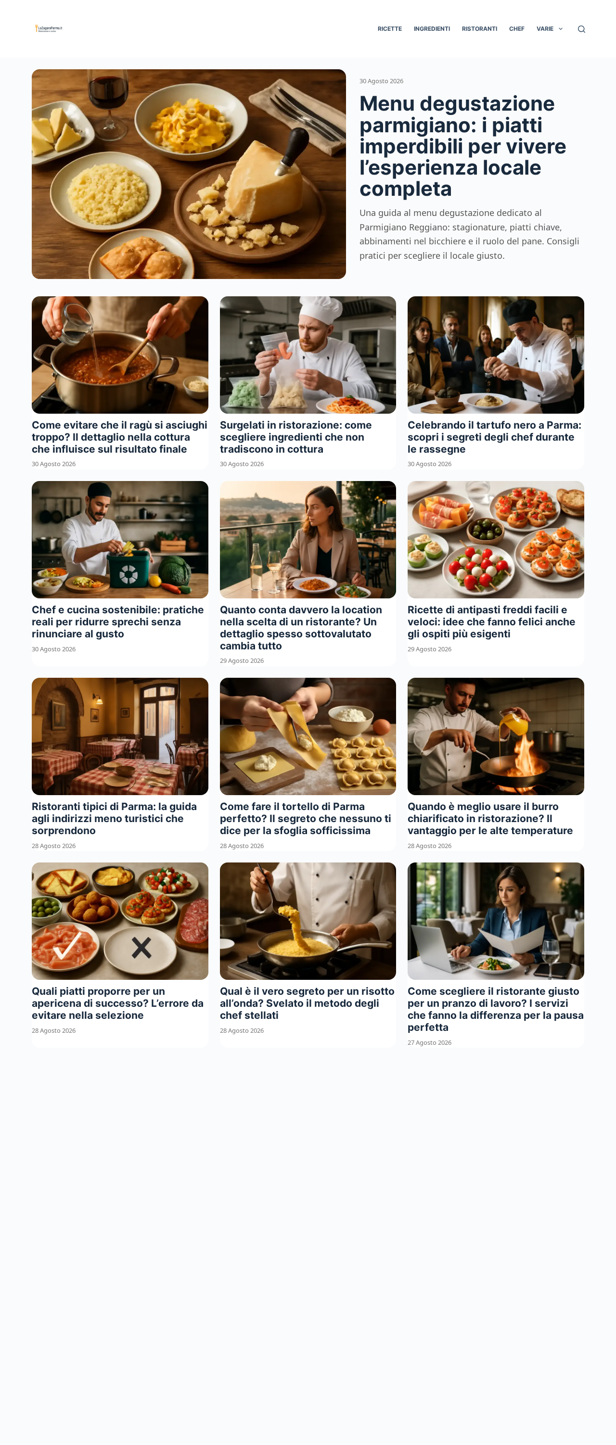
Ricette (390, 28)
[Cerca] (581, 29)
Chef (517, 28)
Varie (545, 28)
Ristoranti (479, 28)
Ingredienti (432, 28)
